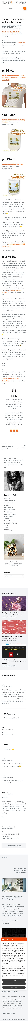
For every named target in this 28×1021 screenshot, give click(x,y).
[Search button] (24, 8)
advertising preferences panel (16, 958)
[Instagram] (6, 857)
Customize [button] (14, 987)
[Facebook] (2, 857)
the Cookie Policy (11, 975)
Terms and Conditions (20, 872)
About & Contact (22, 868)
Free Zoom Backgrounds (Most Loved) (12, 897)
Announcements (11, 28)
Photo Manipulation (10, 521)
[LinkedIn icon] (11, 430)
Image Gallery (8, 516)
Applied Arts (8, 503)
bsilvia (6, 713)
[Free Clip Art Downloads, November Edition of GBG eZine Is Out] (14, 627)
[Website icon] (14, 430)
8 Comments (20, 28)
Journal (6, 518)
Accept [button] (14, 980)
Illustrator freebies (10, 514)
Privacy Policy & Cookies (20, 870)
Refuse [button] (14, 983)
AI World (7, 498)
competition (21, 42)
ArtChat (6, 505)
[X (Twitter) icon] (17, 430)
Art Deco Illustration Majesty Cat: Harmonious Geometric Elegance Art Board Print (14, 564)
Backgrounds (8, 507)
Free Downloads (9, 509)
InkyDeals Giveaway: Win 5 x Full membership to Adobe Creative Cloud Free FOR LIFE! (14, 661)
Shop (6, 525)
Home (4, 32)
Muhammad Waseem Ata (9, 827)
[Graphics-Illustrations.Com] (14, 2)
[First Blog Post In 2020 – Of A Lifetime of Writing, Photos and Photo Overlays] (14, 603)
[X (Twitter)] (4, 857)
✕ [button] (25, 939)
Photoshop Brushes (10, 523)
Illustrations (8, 512)
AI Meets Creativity (10, 991)
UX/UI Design (8, 530)
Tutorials (7, 527)
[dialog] (14, 963)
